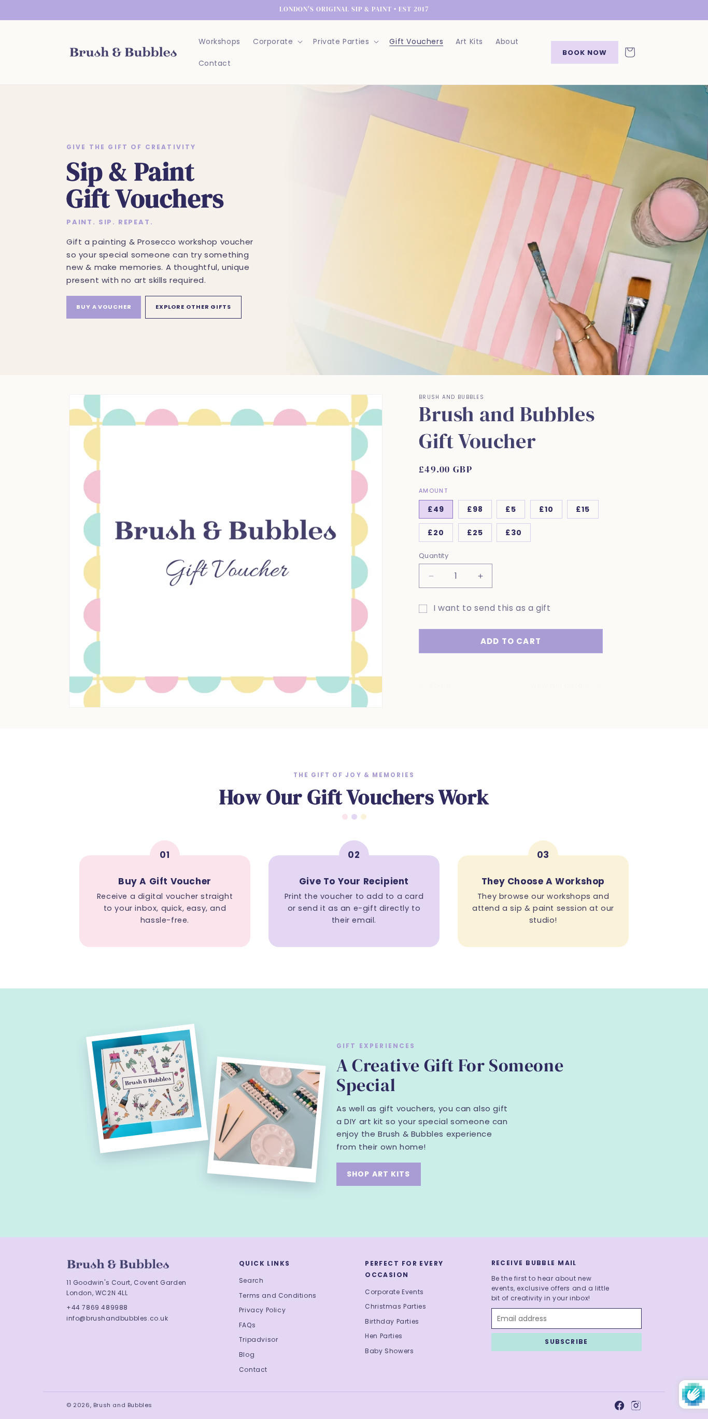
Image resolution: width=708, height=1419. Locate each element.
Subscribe (566, 1341)
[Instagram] (636, 1405)
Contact (253, 1369)
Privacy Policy (262, 1310)
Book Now (584, 53)
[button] (277, 41)
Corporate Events (394, 1291)
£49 (436, 509)
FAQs (247, 1325)
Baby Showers (389, 1350)
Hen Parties (384, 1335)
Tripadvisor (258, 1339)
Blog (246, 1354)
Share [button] (440, 685)
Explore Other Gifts (193, 307)
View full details (560, 685)
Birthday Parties (392, 1321)
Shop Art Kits (378, 1174)
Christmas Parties (395, 1306)
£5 (510, 509)
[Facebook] (619, 1405)
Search (251, 1280)
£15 (583, 509)
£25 (475, 532)
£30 (513, 532)
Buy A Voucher (103, 307)
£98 (475, 509)
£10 (546, 509)
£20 (436, 532)
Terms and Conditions (278, 1295)
